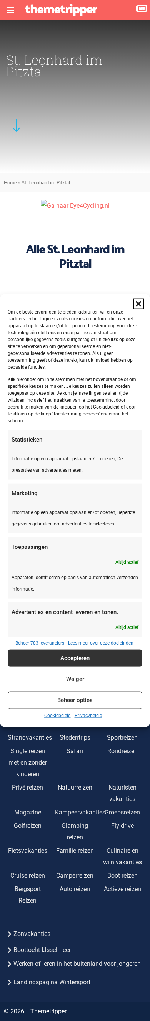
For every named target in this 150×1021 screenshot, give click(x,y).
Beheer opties (75, 700)
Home (10, 182)
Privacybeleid (88, 715)
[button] (138, 304)
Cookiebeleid (57, 715)
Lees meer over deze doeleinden (100, 642)
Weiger (75, 679)
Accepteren (75, 658)
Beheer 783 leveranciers (39, 642)
